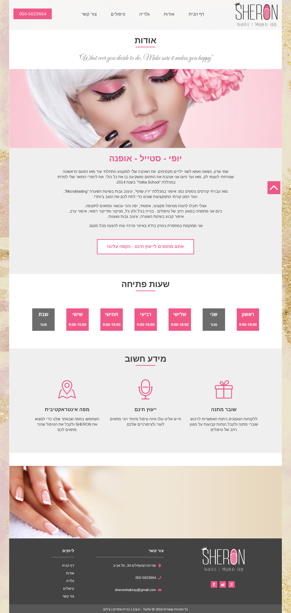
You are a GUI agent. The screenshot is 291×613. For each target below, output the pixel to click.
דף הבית (196, 14)
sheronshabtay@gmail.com (135, 590)
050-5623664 (32, 13)
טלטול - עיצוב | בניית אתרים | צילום (127, 609)
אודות (169, 14)
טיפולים (118, 14)
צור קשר (89, 14)
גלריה (144, 14)
